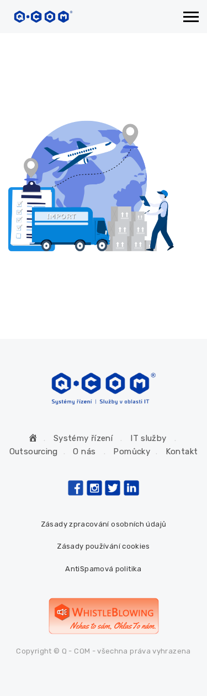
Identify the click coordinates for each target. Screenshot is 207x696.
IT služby (148, 438)
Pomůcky (131, 451)
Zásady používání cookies (103, 546)
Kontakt (182, 451)
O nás (84, 451)
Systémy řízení (83, 438)
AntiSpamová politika (103, 569)
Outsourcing (33, 451)
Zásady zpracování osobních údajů (104, 524)
